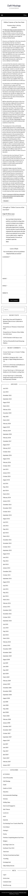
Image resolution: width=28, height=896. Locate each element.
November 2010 (7, 613)
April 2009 (6, 673)
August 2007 (6, 740)
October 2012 (6, 547)
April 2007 (6, 754)
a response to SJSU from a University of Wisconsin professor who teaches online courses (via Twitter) (13, 196)
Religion (5, 841)
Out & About (6, 827)
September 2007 (7, 737)
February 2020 (7, 423)
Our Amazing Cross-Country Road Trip (13, 823)
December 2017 (7, 441)
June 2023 (5, 392)
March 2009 (6, 677)
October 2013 (6, 511)
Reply (7, 241)
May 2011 (5, 592)
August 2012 (6, 554)
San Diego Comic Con (8, 844)
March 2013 (6, 536)
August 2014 (6, 480)
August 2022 (6, 402)
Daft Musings (14, 5)
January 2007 (6, 765)
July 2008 (5, 701)
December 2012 (7, 539)
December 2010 (7, 610)
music (4, 816)
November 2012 (7, 543)
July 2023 (5, 388)
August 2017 (6, 444)
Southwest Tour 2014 (8, 848)
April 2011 (6, 596)
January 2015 (6, 473)
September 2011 (7, 578)
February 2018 (7, 437)
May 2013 (5, 529)
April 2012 (6, 564)
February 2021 (7, 409)
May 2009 (5, 670)
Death (4, 784)
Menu (25, 15)
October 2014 (6, 476)
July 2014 (5, 483)
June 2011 (5, 589)
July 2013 (5, 522)
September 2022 (7, 399)
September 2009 (7, 656)
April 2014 (6, 490)
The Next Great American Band (11, 855)
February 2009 (7, 680)
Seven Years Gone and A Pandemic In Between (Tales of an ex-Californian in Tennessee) (13, 321)
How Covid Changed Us (9, 806)
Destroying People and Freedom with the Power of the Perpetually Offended (13, 377)
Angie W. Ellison (7, 214)
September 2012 (7, 550)
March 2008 (6, 716)
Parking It (5, 830)
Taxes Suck (6, 851)
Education (6, 201)
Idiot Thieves (6, 809)
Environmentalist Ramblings (10, 795)
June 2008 (5, 705)
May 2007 (5, 751)
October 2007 (6, 733)
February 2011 (7, 603)
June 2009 (5, 666)
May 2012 (5, 561)
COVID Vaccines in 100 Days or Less (12, 337)
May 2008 (5, 708)
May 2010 (5, 631)
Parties (5, 834)
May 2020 (5, 416)
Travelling (5, 858)
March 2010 (6, 638)
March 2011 (6, 599)
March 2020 (6, 420)
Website (5, 293)
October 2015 (6, 466)
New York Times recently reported (13, 29)
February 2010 (7, 642)
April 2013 (6, 532)
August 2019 (6, 427)
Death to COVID (7, 788)
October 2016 (6, 451)
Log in (4, 874)
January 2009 (6, 684)
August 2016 (6, 458)
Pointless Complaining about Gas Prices (13, 837)
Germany (5, 798)
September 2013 (7, 515)
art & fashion (6, 774)
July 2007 (5, 744)
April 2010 (6, 635)
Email (4, 285)
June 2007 (5, 747)
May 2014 (5, 487)
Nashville (5, 820)
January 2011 (6, 606)
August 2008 (6, 698)
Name (4, 278)
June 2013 (5, 525)
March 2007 (6, 758)
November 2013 (7, 508)
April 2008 (6, 712)
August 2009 (6, 659)
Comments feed (7, 881)
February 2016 (7, 462)
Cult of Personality (8, 777)
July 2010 (5, 624)
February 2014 (7, 497)
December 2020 (7, 413)
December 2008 (7, 687)
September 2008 (7, 694)
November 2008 (7, 691)
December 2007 (7, 726)
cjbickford (14, 27)
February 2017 (7, 448)
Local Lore (5, 813)
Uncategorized (7, 862)
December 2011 (7, 571)
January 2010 (6, 645)
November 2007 (7, 730)
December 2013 (7, 504)
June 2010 (5, 627)
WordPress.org (7, 885)
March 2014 (6, 494)
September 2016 (7, 455)
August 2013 (6, 518)
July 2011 (5, 585)
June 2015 (5, 469)
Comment (6, 257)
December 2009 (7, 649)
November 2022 (7, 395)
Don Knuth (17, 119)
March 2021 (6, 406)
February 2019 (7, 430)
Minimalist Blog (22, 892)
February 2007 (7, 761)
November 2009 (7, 652)
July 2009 (5, 663)
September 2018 (7, 434)
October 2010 (6, 617)
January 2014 (6, 501)
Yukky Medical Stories (8, 865)
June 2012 (5, 557)
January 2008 (6, 723)
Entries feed (6, 878)
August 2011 (6, 582)
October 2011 (6, 575)
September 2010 (7, 620)
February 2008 (7, 719)
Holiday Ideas (6, 802)
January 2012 (6, 568)
